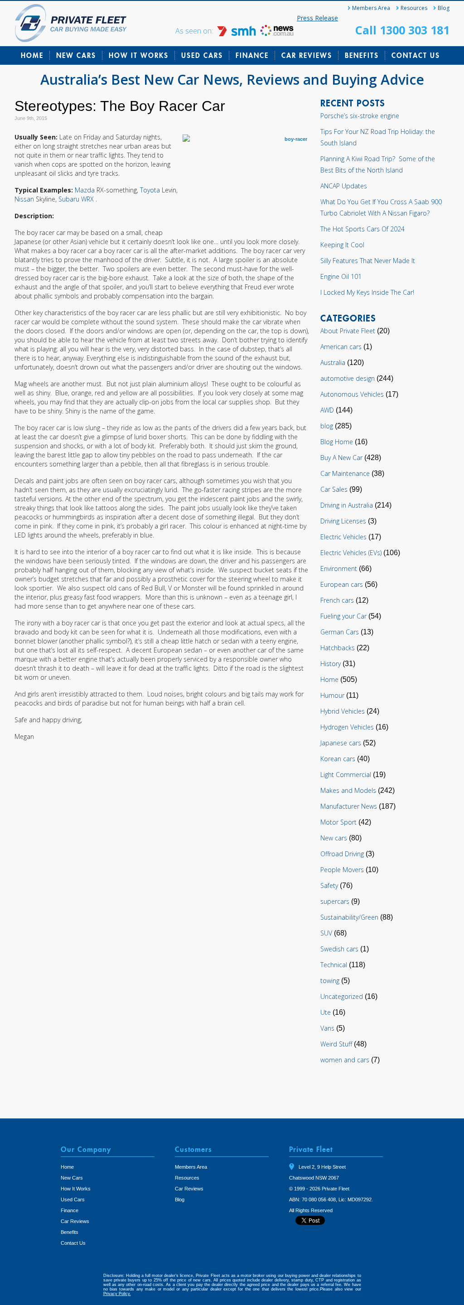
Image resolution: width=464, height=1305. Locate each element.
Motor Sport (338, 822)
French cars (337, 600)
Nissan (25, 199)
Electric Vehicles (343, 537)
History (330, 663)
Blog (444, 8)
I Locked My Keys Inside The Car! (367, 292)
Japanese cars (340, 743)
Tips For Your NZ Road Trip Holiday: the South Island (377, 137)
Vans (327, 1028)
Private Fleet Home (70, 23)
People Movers (342, 869)
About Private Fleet (347, 330)
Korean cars (337, 758)
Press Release (317, 18)
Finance (252, 55)
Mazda (86, 190)
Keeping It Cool (342, 244)
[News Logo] (277, 34)
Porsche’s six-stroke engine (359, 115)
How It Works (139, 55)
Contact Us (416, 55)
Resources (414, 8)
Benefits (362, 55)
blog (326, 426)
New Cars (76, 55)
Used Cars (202, 55)
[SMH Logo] (237, 34)
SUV (326, 933)
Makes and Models (348, 790)
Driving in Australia (346, 505)
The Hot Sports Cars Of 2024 (362, 229)
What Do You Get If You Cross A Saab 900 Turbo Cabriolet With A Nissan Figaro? (381, 207)
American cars (341, 346)
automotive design (347, 378)
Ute (325, 1012)
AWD (327, 410)
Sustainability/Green (349, 917)
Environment (338, 568)
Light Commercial (345, 774)
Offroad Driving (342, 853)
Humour (332, 695)
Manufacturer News (348, 806)
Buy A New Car (341, 457)
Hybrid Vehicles (342, 711)
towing (329, 980)
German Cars (339, 632)
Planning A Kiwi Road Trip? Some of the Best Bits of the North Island (377, 164)
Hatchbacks (337, 647)
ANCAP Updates (343, 186)
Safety (329, 885)
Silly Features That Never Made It (367, 260)
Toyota (151, 190)
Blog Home (336, 441)
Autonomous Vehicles (352, 394)
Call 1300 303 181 (402, 30)
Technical (333, 964)
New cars (333, 838)
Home (32, 55)
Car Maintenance (345, 473)
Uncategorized (341, 996)
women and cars (344, 1060)
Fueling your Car (343, 616)
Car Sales (334, 489)
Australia (332, 362)
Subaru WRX (77, 199)
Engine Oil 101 (341, 276)
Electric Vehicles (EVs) (351, 552)
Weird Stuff (336, 1044)
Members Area (371, 8)
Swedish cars (339, 949)
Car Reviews (306, 55)
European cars (341, 584)
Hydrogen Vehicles (347, 727)
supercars (334, 901)
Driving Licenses (343, 521)
